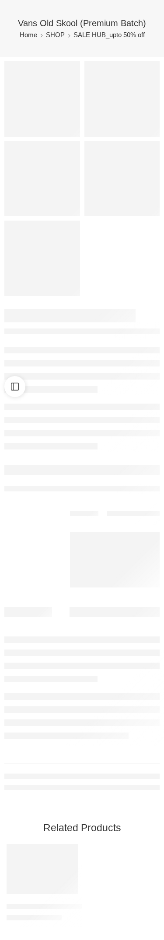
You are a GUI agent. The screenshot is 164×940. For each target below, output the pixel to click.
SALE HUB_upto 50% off (109, 34)
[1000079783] (42, 179)
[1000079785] (42, 258)
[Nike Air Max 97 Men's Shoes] (42, 869)
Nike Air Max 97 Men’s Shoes (49, 906)
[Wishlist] (69, 852)
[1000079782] (122, 99)
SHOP (55, 34)
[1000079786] (42, 99)
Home (28, 34)
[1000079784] (122, 179)
